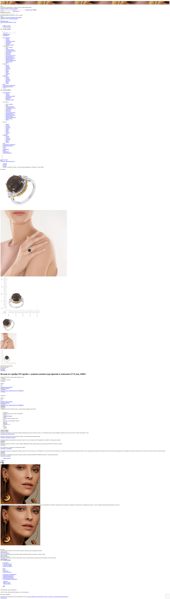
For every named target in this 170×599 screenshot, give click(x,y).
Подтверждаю (4, 597)
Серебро (8, 40)
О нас (4, 148)
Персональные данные (8, 577)
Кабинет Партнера (7, 152)
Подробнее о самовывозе (6, 448)
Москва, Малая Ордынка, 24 (8, 161)
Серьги (7, 66)
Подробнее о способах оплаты (7, 434)
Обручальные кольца (10, 55)
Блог (4, 84)
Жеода (7, 62)
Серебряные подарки (10, 50)
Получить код (16, 11)
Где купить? (6, 562)
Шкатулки (8, 53)
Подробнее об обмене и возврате (8, 437)
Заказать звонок (6, 458)
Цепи (7, 72)
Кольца (7, 65)
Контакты (5, 581)
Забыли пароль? (29, 9)
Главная (5, 163)
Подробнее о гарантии (6, 455)
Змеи (7, 48)
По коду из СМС (4, 8)
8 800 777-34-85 (12, 22)
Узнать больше (4, 551)
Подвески (8, 67)
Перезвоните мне (4, 21)
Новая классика (9, 59)
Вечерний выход (9, 56)
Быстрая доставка (10, 44)
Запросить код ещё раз (6, 17)
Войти (20, 17)
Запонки (8, 73)
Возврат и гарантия (7, 566)
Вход (2, 22)
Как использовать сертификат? (10, 579)
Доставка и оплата (7, 563)
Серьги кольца (9, 61)
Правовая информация (8, 576)
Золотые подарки (10, 49)
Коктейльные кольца (10, 58)
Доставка (3, 441)
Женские (5, 423)
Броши (7, 71)
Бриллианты (8, 42)
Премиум (5, 75)
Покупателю (6, 149)
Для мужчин (8, 52)
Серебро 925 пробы (7, 416)
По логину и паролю (13, 8)
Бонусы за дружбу (7, 572)
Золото (7, 38)
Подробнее (3, 445)
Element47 (3, 369)
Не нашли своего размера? (7, 387)
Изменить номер (14, 17)
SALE (4, 87)
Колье (7, 69)
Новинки (8, 43)
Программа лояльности (8, 575)
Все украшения (6, 37)
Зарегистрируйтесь (13, 18)
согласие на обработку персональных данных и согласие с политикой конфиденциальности (47, 596)
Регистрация (6, 22)
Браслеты (8, 68)
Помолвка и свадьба (10, 41)
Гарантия (3, 452)
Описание (3, 406)
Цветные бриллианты (11, 60)
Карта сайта (6, 570)
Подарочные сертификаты (9, 85)
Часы (7, 74)
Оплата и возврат (4, 430)
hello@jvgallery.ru (7, 583)
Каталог (5, 164)
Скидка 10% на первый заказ (9, 574)
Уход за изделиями (7, 565)
